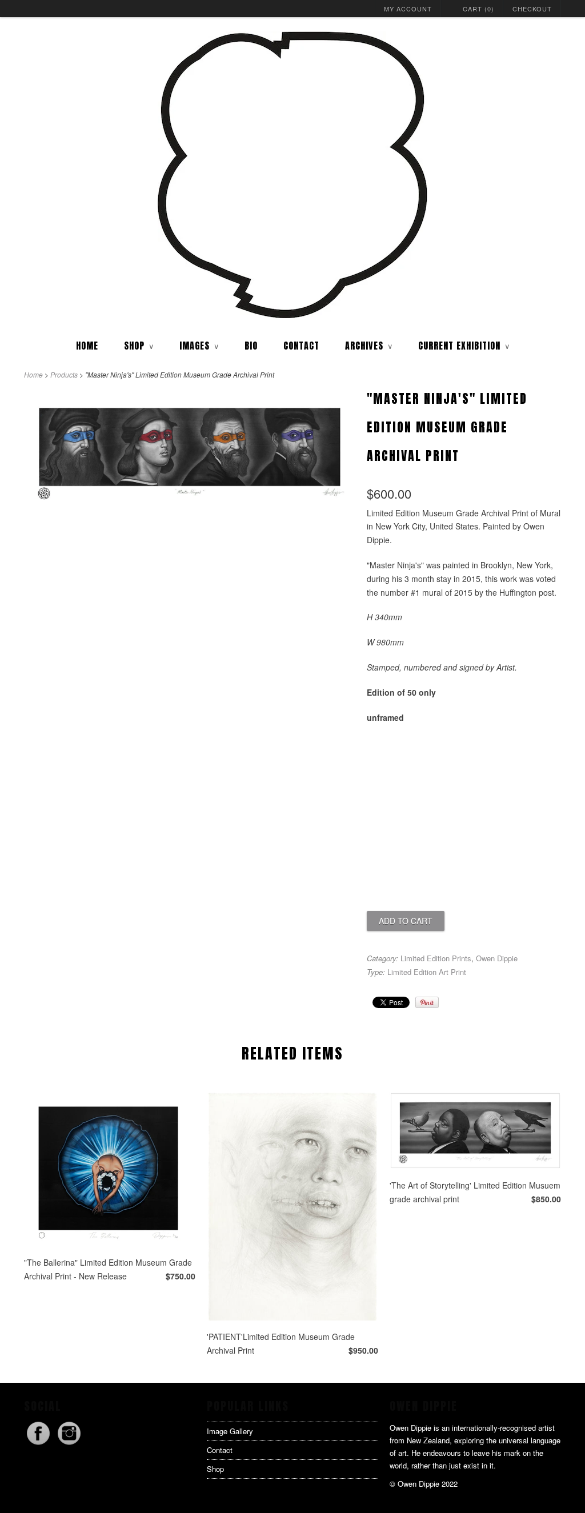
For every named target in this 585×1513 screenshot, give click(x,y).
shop (139, 345)
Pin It (427, 1002)
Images (199, 345)
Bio (251, 345)
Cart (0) (478, 8)
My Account (408, 8)
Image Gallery (230, 1431)
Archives (368, 345)
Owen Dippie (497, 958)
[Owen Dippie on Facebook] (39, 1444)
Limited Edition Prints (435, 958)
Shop (215, 1468)
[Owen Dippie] (292, 175)
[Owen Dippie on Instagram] (69, 1444)
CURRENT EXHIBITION (464, 345)
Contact (301, 345)
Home (87, 345)
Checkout (532, 8)
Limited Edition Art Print (426, 971)
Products (64, 374)
